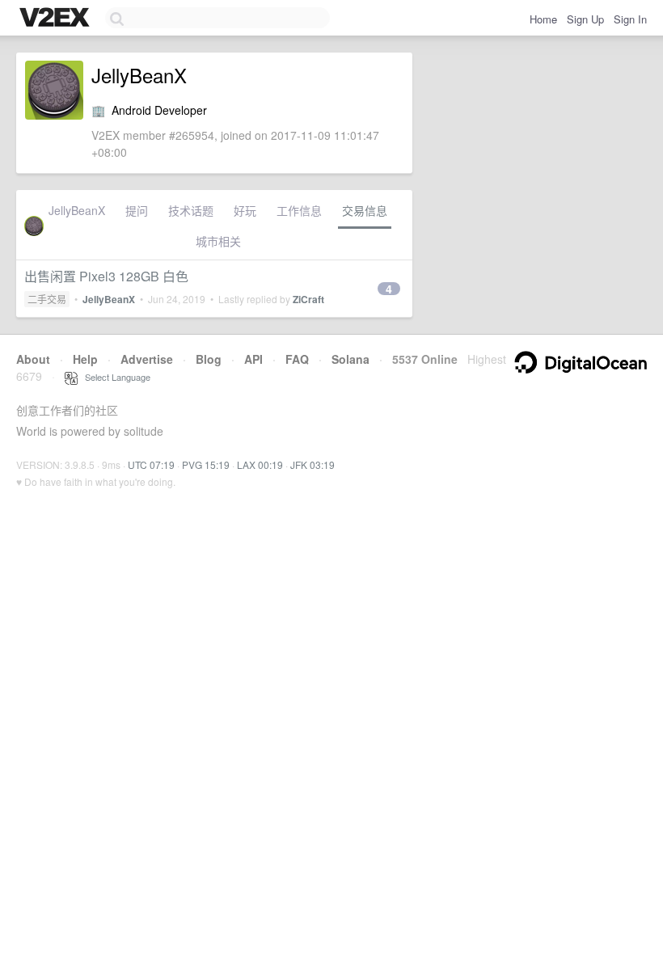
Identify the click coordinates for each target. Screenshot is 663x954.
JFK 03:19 (312, 464)
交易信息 (364, 210)
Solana (351, 359)
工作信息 (299, 210)
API (253, 359)
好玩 (245, 210)
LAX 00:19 (260, 464)
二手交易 (46, 299)
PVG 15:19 (206, 464)
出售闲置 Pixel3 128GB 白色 (106, 276)
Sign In (630, 19)
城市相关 (218, 241)
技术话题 (190, 210)
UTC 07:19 (151, 464)
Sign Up (585, 19)
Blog (209, 359)
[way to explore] (56, 18)
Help (85, 359)
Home (543, 19)
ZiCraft (308, 299)
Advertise (146, 359)
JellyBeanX (77, 210)
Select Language (114, 376)
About (33, 359)
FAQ (297, 359)
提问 (136, 210)
